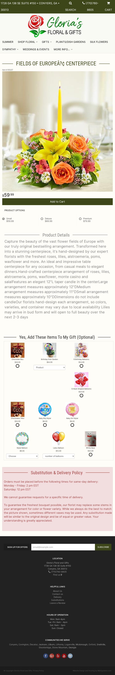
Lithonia (59, 644)
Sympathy (9, 49)
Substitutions (57, 600)
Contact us (57, 594)
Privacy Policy (38, 671)
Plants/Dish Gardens (71, 41)
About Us (57, 591)
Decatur (33, 644)
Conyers (13, 644)
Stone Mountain (59, 647)
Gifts (45, 41)
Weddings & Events (36, 49)
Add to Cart (57, 201)
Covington (24, 644)
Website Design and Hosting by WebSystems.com (92, 671)
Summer (7, 41)
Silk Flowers (99, 41)
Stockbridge (45, 647)
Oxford (92, 644)
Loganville (70, 644)
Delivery (58, 597)
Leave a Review (57, 603)
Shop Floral (26, 41)
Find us (57, 574)
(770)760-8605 (59, 571)
